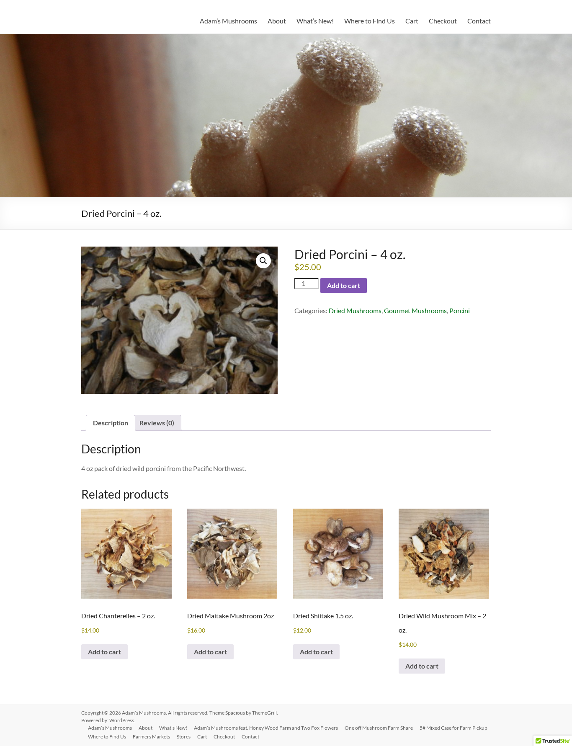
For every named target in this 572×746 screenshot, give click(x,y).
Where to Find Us (369, 21)
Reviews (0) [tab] (156, 423)
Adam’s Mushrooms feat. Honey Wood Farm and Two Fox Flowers (266, 728)
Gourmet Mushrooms (415, 310)
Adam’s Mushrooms (228, 21)
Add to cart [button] (104, 652)
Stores (184, 736)
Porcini (459, 310)
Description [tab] (110, 423)
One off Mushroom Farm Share (379, 728)
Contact (479, 21)
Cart (411, 21)
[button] (263, 260)
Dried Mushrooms (355, 310)
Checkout (443, 21)
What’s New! (315, 21)
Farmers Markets (151, 736)
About (277, 21)
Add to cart (343, 285)
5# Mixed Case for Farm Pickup (453, 728)
